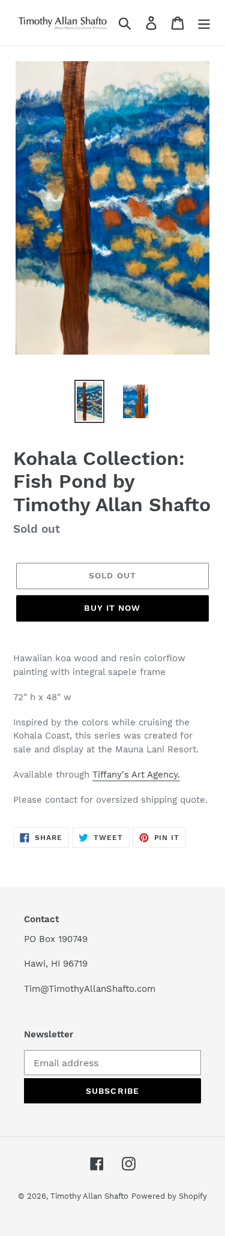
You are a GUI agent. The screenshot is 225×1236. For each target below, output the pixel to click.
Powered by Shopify (169, 1196)
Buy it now (112, 608)
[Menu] (204, 22)
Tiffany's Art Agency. (136, 774)
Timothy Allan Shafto (89, 1196)
